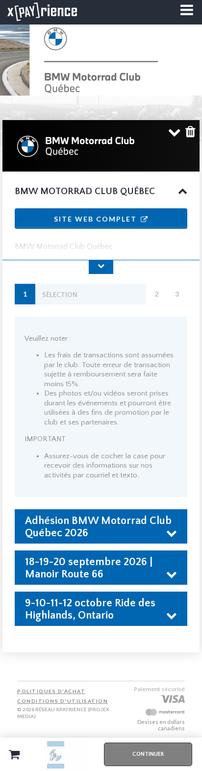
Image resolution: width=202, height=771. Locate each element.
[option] (55, 754)
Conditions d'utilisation (62, 701)
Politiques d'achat (51, 691)
